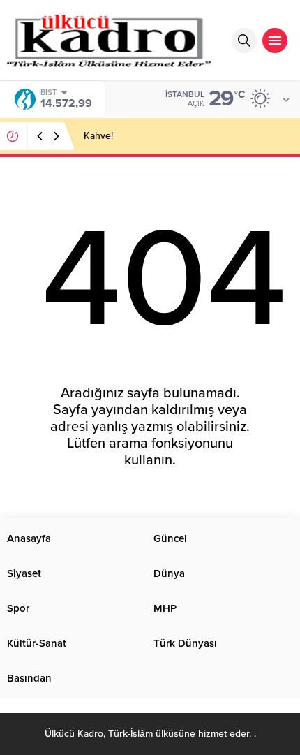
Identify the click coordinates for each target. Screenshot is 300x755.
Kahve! (98, 136)
